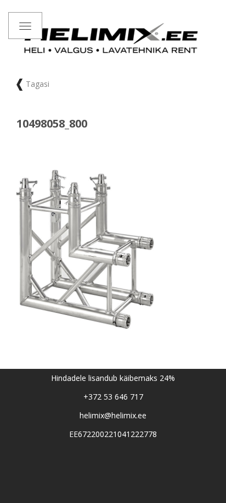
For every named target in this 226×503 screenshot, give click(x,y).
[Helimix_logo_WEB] (113, 38)
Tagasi (37, 84)
